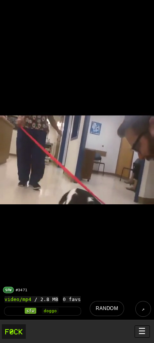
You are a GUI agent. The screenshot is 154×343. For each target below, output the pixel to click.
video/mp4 (17, 299)
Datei (143, 309)
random (107, 308)
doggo (50, 311)
